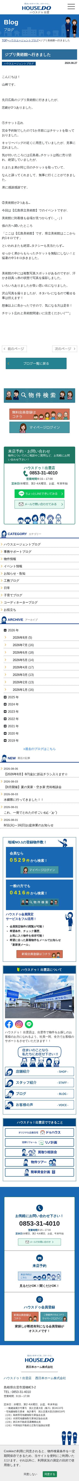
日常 (7, 588)
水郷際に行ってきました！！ (24, 799)
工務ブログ (11, 580)
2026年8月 (20, 637)
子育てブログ (13, 595)
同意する (49, 1474)
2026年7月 (20, 645)
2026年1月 (20, 689)
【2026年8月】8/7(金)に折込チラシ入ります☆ (36, 774)
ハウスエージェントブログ (22, 544)
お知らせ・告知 (14, 573)
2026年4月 (20, 667)
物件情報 (10, 559)
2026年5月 (20, 660)
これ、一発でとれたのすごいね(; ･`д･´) (30, 812)
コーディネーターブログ (21, 602)
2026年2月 (20, 682)
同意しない (30, 1474)
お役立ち (10, 609)
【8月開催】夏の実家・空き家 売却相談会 (33, 787)
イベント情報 (13, 566)
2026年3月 (20, 674)
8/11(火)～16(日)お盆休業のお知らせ (28, 825)
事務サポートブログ (17, 551)
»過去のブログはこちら (39, 748)
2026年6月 (20, 652)
